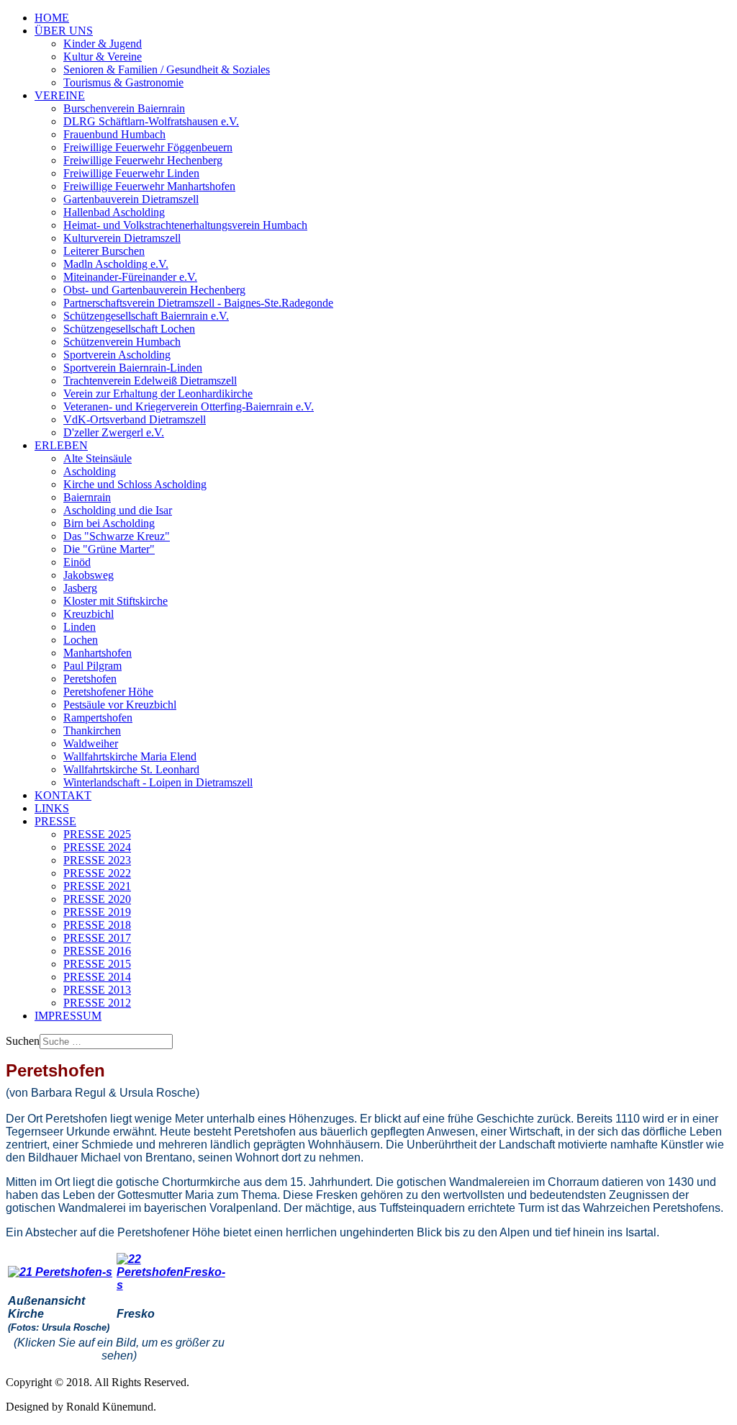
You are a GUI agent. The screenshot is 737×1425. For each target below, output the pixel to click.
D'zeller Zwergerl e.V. (113, 432)
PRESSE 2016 (97, 951)
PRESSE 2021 (97, 886)
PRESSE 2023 (97, 860)
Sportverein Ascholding (117, 355)
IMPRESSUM (68, 1016)
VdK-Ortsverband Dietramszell (134, 419)
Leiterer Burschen (104, 251)
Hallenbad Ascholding (114, 212)
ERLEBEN (61, 445)
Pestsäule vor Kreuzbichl (119, 704)
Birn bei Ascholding (109, 523)
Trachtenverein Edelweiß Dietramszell (150, 380)
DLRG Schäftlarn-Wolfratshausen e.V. (151, 121)
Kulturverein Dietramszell (122, 238)
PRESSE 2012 (97, 1003)
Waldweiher (90, 743)
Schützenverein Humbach (122, 342)
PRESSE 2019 (97, 912)
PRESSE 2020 (97, 899)
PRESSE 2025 (97, 834)
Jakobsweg (88, 575)
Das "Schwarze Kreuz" (116, 536)
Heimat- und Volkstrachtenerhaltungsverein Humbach (185, 225)
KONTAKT (63, 795)
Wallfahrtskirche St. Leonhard (131, 769)
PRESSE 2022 (97, 873)
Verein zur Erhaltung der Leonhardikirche (158, 393)
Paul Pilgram (92, 666)
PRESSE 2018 (97, 925)
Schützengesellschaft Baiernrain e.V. (146, 316)
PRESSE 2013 (97, 990)
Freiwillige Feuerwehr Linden (131, 173)
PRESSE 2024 (97, 847)
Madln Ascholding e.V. (115, 264)
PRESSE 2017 (97, 938)
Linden (79, 627)
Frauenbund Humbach (114, 134)
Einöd (77, 562)
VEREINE (60, 95)
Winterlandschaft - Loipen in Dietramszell (158, 782)
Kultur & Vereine (102, 56)
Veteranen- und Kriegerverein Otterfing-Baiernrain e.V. (188, 406)
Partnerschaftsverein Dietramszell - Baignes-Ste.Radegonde (198, 303)
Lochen (80, 640)
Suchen (23, 1041)
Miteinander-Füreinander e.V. (130, 277)
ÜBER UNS (64, 30)
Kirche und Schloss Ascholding (135, 484)
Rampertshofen (97, 717)
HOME (52, 18)
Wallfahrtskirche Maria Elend (129, 756)
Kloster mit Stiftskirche (115, 601)
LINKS (52, 808)
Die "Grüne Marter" (109, 549)
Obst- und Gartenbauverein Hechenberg (154, 290)
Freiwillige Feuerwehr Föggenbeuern (147, 147)
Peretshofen (90, 679)
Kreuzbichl (88, 614)
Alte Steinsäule (97, 458)
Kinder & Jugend (102, 43)
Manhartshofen (97, 653)
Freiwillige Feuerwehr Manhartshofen (149, 186)
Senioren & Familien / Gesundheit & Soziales (166, 69)
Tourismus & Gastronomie (123, 82)
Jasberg (80, 588)
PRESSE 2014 (97, 977)
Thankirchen (92, 730)
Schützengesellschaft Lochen (129, 329)
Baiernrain (87, 497)
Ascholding (89, 471)
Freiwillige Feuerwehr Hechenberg (142, 160)
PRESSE (55, 821)
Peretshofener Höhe (108, 691)
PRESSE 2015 (97, 964)
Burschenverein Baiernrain (124, 108)
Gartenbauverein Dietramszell (131, 199)
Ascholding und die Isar (117, 510)
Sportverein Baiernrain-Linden (132, 367)
